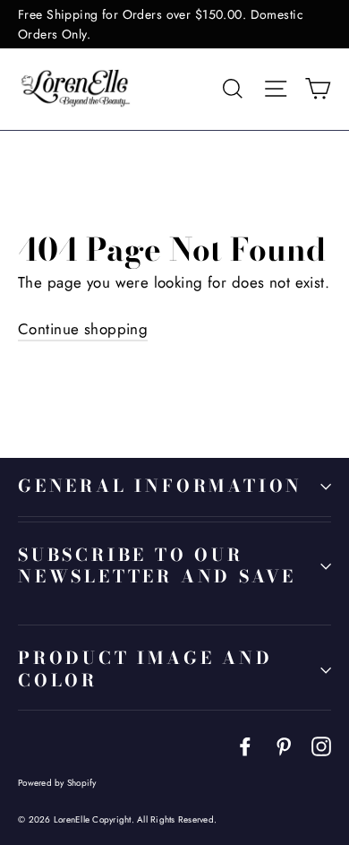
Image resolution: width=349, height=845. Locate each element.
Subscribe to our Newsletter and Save (157, 566)
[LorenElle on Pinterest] (284, 745)
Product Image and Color (145, 669)
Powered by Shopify (57, 782)
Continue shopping (83, 329)
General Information (160, 486)
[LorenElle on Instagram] (321, 745)
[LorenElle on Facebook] (245, 745)
